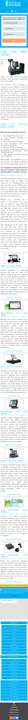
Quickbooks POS (14, 681)
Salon (14, 641)
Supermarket (14, 678)
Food (14, 635)
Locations (14, 707)
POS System (14, 623)
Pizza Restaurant (14, 647)
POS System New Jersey (14, 297)
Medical (14, 638)
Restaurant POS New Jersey (14, 445)
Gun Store (14, 660)
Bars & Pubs (14, 650)
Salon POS (14, 585)
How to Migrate (14, 696)
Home (14, 705)
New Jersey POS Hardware (14, 581)
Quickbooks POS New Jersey (14, 351)
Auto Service (14, 626)
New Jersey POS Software (14, 539)
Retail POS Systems (14, 656)
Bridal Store (14, 672)
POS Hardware (14, 693)
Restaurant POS (14, 684)
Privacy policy (14, 712)
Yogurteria (14, 644)
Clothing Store (14, 669)
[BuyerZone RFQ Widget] (14, 31)
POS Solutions (14, 710)
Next (27, 589)
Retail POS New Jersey (14, 494)
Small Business (14, 663)
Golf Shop (14, 675)
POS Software (14, 690)
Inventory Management (14, 653)
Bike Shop (14, 629)
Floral (14, 632)
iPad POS (14, 687)
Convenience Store (14, 666)
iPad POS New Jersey (14, 396)
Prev (1, 589)
